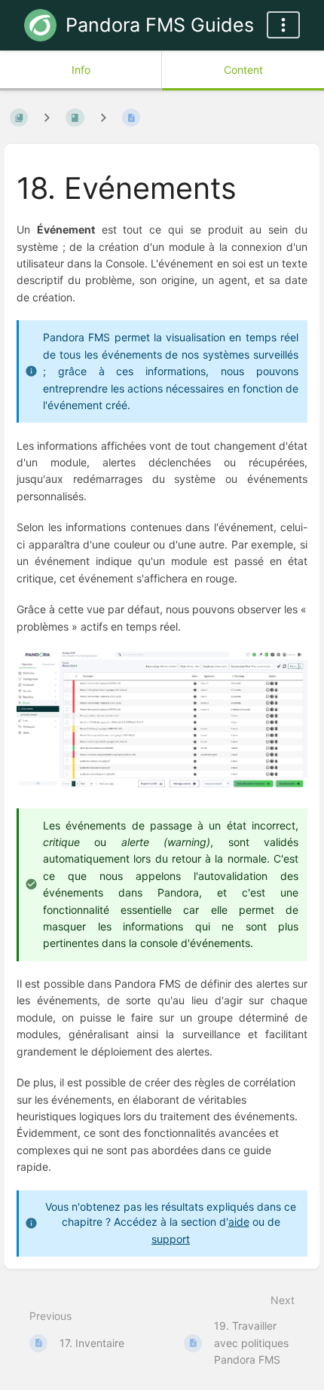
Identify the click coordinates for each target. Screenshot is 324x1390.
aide (238, 1221)
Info (81, 69)
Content (243, 69)
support (170, 1239)
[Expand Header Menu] (283, 24)
